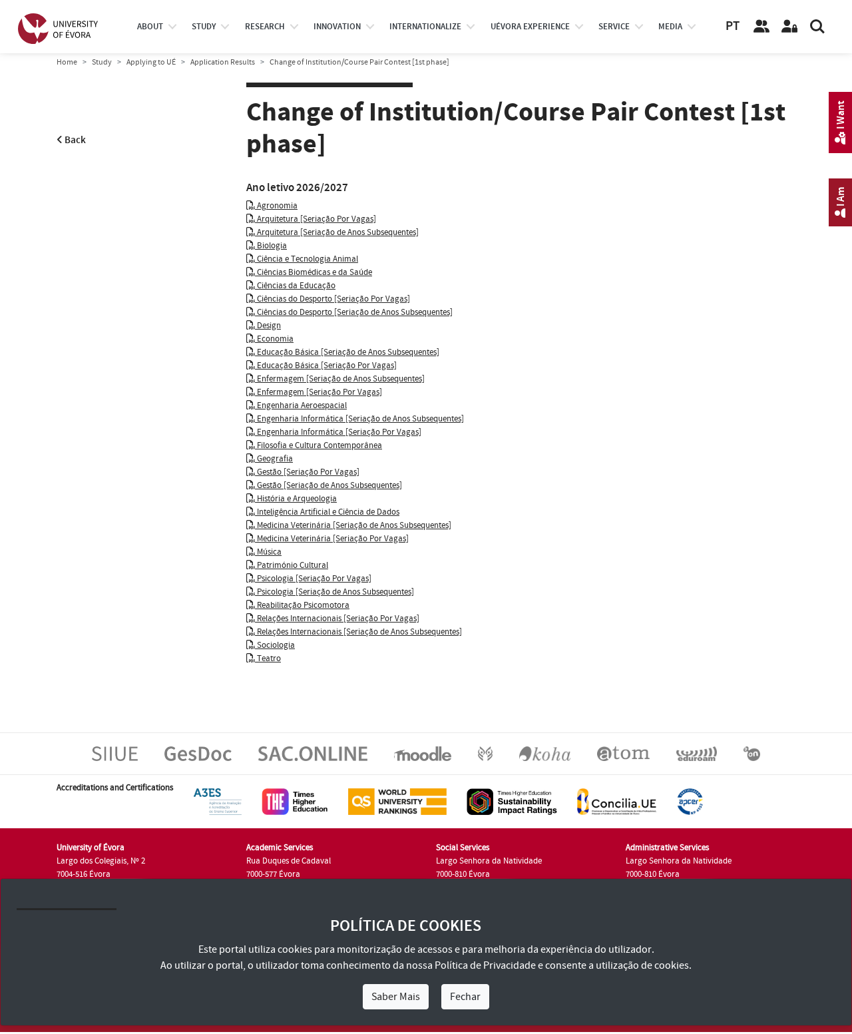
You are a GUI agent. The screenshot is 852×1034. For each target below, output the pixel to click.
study (204, 27)
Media (670, 27)
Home (67, 62)
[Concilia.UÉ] (616, 801)
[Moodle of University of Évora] (422, 753)
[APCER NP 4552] (690, 801)
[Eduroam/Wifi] (696, 753)
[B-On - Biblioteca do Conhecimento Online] (752, 753)
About (150, 27)
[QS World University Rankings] (397, 801)
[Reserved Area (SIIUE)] (789, 26)
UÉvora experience (530, 27)
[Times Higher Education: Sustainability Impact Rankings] (512, 801)
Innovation (337, 27)
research (265, 27)
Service (614, 27)
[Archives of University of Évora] (623, 753)
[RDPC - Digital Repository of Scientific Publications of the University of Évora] (485, 753)
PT (733, 26)
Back (74, 140)
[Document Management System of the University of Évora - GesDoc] (198, 753)
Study (102, 62)
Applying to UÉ (151, 62)
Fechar (465, 996)
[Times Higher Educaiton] (295, 801)
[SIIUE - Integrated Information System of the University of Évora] (115, 753)
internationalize (425, 27)
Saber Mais (395, 996)
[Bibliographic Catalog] (544, 753)
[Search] (817, 26)
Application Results (222, 62)
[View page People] (761, 26)
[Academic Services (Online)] (312, 753)
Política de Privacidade (485, 965)
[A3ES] (218, 801)
